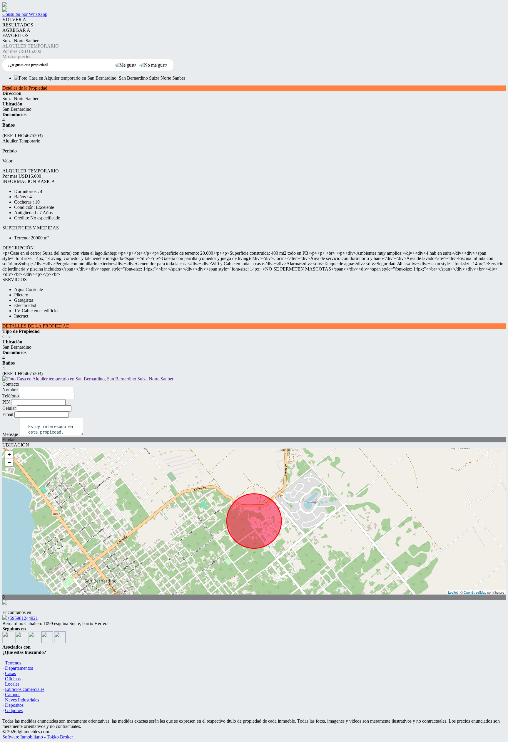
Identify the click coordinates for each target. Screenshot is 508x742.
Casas (10, 673)
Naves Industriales (22, 699)
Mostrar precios (16, 56)
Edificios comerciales (24, 689)
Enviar (8, 439)
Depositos (14, 705)
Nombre (10, 389)
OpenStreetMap (475, 592)
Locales (12, 683)
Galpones (14, 710)
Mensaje (10, 434)
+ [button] (9, 454)
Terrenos (13, 662)
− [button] (9, 462)
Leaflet (453, 592)
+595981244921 (22, 618)
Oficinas (13, 678)
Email (7, 414)
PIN (6, 401)
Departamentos (19, 668)
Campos (12, 694)
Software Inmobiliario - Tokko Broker (37, 736)
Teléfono (10, 395)
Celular (9, 408)
